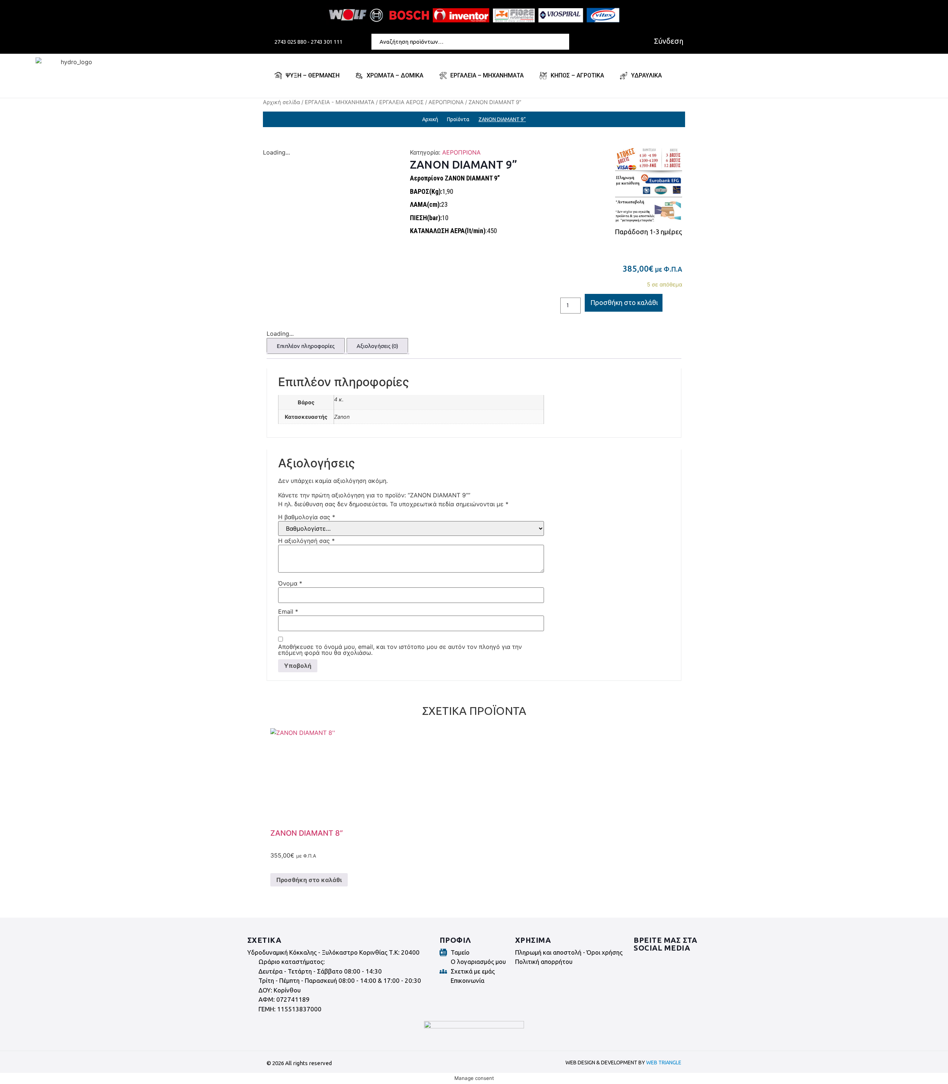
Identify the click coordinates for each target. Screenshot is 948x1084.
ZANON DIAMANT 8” (306, 833)
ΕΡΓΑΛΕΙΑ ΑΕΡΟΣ (401, 102)
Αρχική (430, 119)
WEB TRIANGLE (663, 1062)
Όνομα (290, 583)
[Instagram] (661, 962)
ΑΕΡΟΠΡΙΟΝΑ (446, 102)
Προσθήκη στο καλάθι (624, 302)
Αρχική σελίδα (281, 102)
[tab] (306, 346)
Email (288, 611)
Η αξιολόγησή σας (306, 541)
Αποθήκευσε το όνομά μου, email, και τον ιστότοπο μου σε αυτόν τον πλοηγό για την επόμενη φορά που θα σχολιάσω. (400, 650)
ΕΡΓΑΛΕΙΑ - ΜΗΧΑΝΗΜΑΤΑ (339, 102)
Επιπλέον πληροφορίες (306, 346)
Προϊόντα (458, 119)
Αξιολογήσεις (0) (377, 346)
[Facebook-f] (640, 962)
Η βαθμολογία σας (306, 517)
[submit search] (565, 41)
